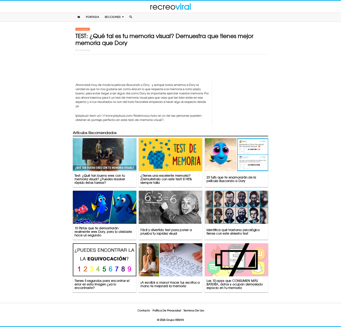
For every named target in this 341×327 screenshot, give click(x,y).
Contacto (143, 310)
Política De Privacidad (167, 310)
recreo (170, 7)
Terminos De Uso (193, 310)
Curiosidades (83, 29)
